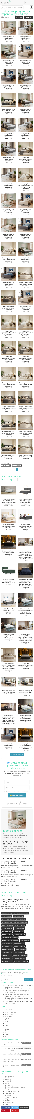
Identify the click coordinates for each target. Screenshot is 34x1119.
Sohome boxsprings (20, 958)
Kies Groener (9, 994)
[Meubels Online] (2, 7)
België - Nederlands (10, 1012)
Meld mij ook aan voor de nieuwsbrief (17, 792)
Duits (6, 1025)
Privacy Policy (9, 1089)
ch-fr (6, 1023)
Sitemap (7, 1083)
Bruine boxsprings (7, 922)
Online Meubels (9, 1076)
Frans (6, 1011)
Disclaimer (8, 1081)
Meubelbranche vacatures (12, 1091)
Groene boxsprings (7, 928)
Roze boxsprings (25, 940)
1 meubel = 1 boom (11, 1097)
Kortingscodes (9, 1095)
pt (5, 1027)
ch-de (6, 1022)
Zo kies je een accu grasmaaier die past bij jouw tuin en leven (17, 1066)
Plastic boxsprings (18, 916)
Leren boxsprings (20, 919)
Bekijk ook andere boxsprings (11, 478)
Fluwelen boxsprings (7, 925)
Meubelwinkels (9, 1085)
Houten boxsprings (19, 952)
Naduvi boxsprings (7, 961)
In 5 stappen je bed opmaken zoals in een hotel (17, 1060)
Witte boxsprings (6, 955)
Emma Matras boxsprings (19, 955)
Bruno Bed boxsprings (8, 919)
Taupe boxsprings (20, 925)
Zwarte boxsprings (7, 946)
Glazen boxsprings (7, 943)
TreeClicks (8, 985)
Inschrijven (28, 979)
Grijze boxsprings (6, 916)
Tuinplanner (8, 1099)
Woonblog (8, 1080)
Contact (7, 1104)
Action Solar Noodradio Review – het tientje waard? (17, 1049)
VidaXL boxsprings (18, 931)
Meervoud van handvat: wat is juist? (17, 1044)
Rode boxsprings (6, 931)
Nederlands (8, 1009)
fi (5, 1031)
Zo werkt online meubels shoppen (15, 1087)
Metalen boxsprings (19, 946)
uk (5, 1033)
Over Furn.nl (8, 1078)
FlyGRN (7, 989)
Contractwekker (9, 998)
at (5, 1036)
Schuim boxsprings (20, 934)
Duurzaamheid (9, 1093)
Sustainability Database (12, 1002)
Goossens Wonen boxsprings (9, 937)
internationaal (22, 996)
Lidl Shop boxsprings (22, 913)
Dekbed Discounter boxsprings (10, 940)
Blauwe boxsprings (20, 949)
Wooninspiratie (9, 1102)
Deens (7, 1034)
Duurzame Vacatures (11, 996)
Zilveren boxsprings (7, 934)
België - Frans (9, 1014)
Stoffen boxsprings (19, 943)
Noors (7, 1018)
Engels (7, 1029)
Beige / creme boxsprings (21, 961)
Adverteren (8, 1101)
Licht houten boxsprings (8, 913)
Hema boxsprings (19, 928)
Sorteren (28, 18)
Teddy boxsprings (7, 952)
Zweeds (7, 1020)
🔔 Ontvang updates (17, 795)
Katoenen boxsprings (7, 949)
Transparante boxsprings (20, 922)
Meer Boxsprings (18, 754)
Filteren (19, 18)
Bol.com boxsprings (7, 958)
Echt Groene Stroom (11, 991)
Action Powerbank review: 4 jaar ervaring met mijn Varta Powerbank (17, 1055)
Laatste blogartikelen (9, 1039)
